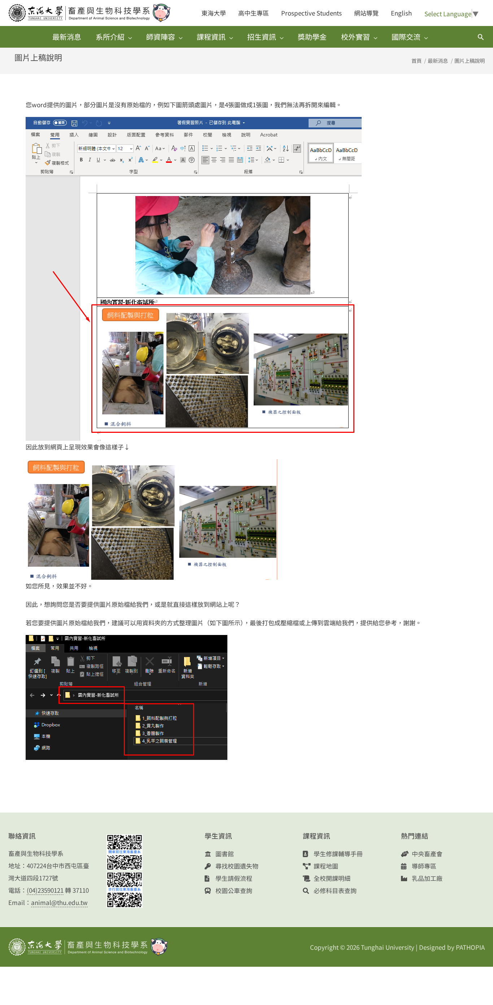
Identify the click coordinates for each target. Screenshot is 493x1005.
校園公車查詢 (233, 890)
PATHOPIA (470, 947)
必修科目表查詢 (334, 890)
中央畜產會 (426, 853)
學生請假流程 (233, 878)
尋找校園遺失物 (236, 865)
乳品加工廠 (426, 878)
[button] (481, 37)
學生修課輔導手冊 (337, 853)
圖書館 (224, 853)
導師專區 (423, 865)
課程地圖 (325, 865)
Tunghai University (387, 947)
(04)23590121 (45, 890)
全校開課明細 (331, 878)
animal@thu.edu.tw (59, 902)
